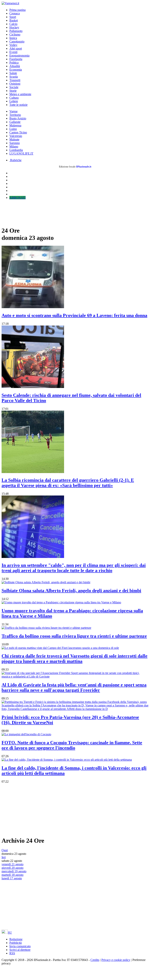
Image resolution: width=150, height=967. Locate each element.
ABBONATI (17, 197)
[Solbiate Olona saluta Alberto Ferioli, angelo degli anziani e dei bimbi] (46, 582)
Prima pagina (17, 10)
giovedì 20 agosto (12, 867)
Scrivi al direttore (19, 949)
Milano (13, 146)
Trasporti (14, 80)
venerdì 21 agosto (12, 864)
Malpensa (15, 125)
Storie (13, 90)
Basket (13, 20)
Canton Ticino (18, 132)
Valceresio (15, 136)
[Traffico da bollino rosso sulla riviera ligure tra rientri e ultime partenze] (46, 627)
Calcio (13, 24)
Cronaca (14, 13)
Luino (13, 129)
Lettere (13, 101)
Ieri (4, 857)
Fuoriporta (15, 59)
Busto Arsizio (17, 118)
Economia (15, 69)
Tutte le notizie (18, 104)
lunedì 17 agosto (12, 878)
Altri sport (15, 48)
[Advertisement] (33, 212)
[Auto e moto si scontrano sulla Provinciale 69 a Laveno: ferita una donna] (33, 307)
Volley (13, 45)
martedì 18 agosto (12, 874)
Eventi (13, 52)
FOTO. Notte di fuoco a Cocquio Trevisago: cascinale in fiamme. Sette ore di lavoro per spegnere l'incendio (72, 745)
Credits (94, 960)
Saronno (14, 143)
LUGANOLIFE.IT (21, 153)
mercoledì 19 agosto (14, 871)
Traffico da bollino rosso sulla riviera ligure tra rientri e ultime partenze (74, 636)
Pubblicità (15, 942)
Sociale (13, 87)
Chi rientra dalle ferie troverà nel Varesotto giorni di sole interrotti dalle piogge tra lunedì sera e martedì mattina (74, 658)
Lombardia (16, 150)
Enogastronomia (19, 55)
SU (10, 932)
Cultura (14, 97)
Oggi (5, 850)
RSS (12, 953)
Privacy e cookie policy (115, 960)
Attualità (14, 66)
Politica (14, 62)
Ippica (13, 38)
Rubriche (15, 160)
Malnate (14, 139)
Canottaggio (16, 41)
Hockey (14, 27)
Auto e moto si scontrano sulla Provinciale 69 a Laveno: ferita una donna (74, 315)
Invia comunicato (20, 946)
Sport (12, 17)
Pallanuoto (15, 31)
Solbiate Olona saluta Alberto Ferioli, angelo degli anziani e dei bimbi (71, 590)
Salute (13, 73)
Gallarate (15, 122)
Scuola (13, 76)
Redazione (15, 939)
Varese (13, 111)
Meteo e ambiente (20, 94)
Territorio (15, 115)
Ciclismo (14, 34)
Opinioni (14, 83)
